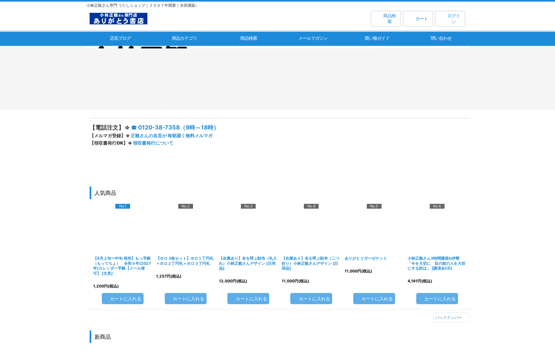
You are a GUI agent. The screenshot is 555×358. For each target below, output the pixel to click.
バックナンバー (448, 297)
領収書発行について (233, 143)
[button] (386, 19)
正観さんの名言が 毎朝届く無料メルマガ (252, 135)
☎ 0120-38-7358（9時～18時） (255, 127)
